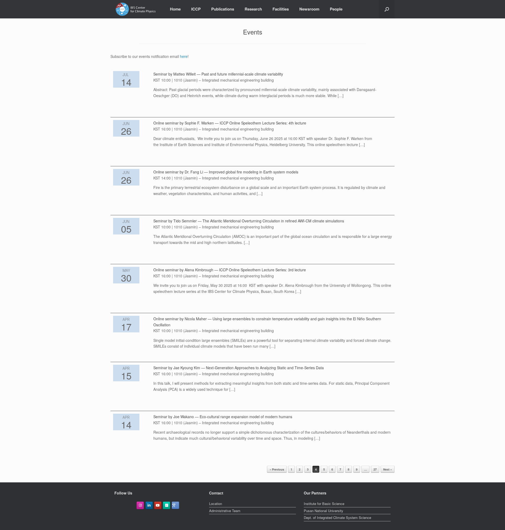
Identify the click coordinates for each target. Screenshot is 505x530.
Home (175, 9)
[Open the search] (387, 9)
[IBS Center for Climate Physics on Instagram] (140, 505)
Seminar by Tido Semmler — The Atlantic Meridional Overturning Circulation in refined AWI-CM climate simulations (248, 220)
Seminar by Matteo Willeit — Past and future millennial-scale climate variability (218, 74)
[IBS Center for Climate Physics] (135, 9)
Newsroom (309, 9)
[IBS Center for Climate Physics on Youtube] (157, 505)
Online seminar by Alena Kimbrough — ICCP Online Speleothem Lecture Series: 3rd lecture (229, 269)
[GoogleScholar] (175, 505)
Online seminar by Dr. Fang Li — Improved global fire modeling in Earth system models (225, 171)
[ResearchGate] (166, 505)
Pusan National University (323, 510)
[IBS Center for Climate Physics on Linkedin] (149, 505)
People (336, 9)
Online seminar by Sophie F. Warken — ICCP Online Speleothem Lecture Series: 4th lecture (229, 123)
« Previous (277, 469)
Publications (222, 9)
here (184, 56)
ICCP (196, 9)
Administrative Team (224, 510)
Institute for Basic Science (324, 503)
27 (375, 469)
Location (215, 503)
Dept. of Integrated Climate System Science (337, 517)
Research (253, 9)
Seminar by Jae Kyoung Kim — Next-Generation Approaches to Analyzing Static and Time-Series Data (238, 367)
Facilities (280, 9)
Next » (387, 469)
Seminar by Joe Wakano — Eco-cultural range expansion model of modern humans (222, 416)
